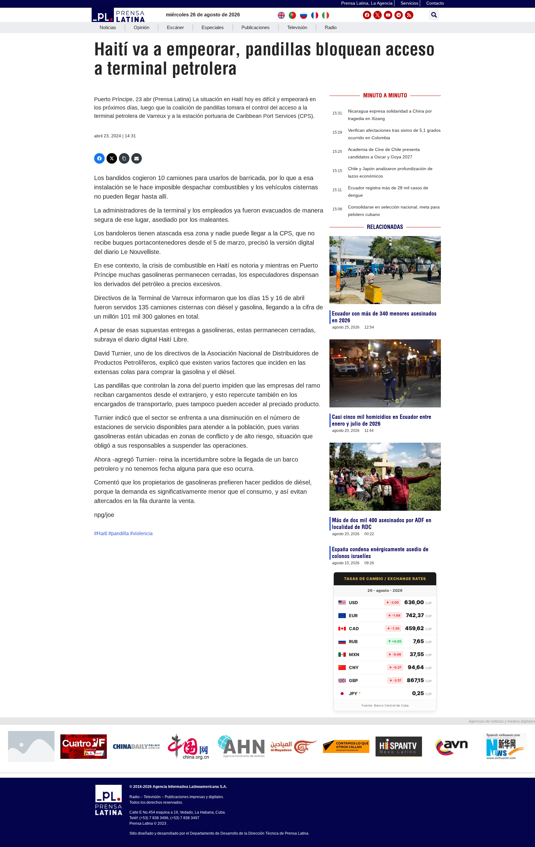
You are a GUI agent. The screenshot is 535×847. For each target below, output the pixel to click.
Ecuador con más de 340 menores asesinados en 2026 (384, 317)
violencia (143, 533)
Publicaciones (255, 27)
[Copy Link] (124, 158)
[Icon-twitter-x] (377, 15)
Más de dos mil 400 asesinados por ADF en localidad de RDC (381, 524)
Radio (331, 27)
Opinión (141, 27)
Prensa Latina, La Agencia (367, 3)
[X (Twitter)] (112, 158)
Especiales (213, 27)
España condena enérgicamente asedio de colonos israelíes (380, 553)
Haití (102, 533)
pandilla (120, 533)
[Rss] (409, 15)
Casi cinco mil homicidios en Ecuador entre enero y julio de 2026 (381, 420)
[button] (434, 15)
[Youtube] (388, 15)
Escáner (175, 27)
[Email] (136, 158)
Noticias (108, 27)
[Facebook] (367, 15)
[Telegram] (398, 15)
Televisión (297, 27)
